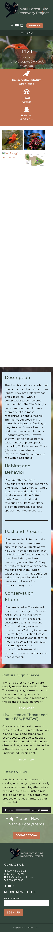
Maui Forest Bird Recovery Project (26, 10)
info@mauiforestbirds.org (20, 877)
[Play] (6, 810)
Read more (26, 708)
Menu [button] (28, 32)
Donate (34, 25)
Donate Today (27, 835)
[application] (26, 810)
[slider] (45, 809)
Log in (37, 928)
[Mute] (39, 810)
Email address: (12, 898)
